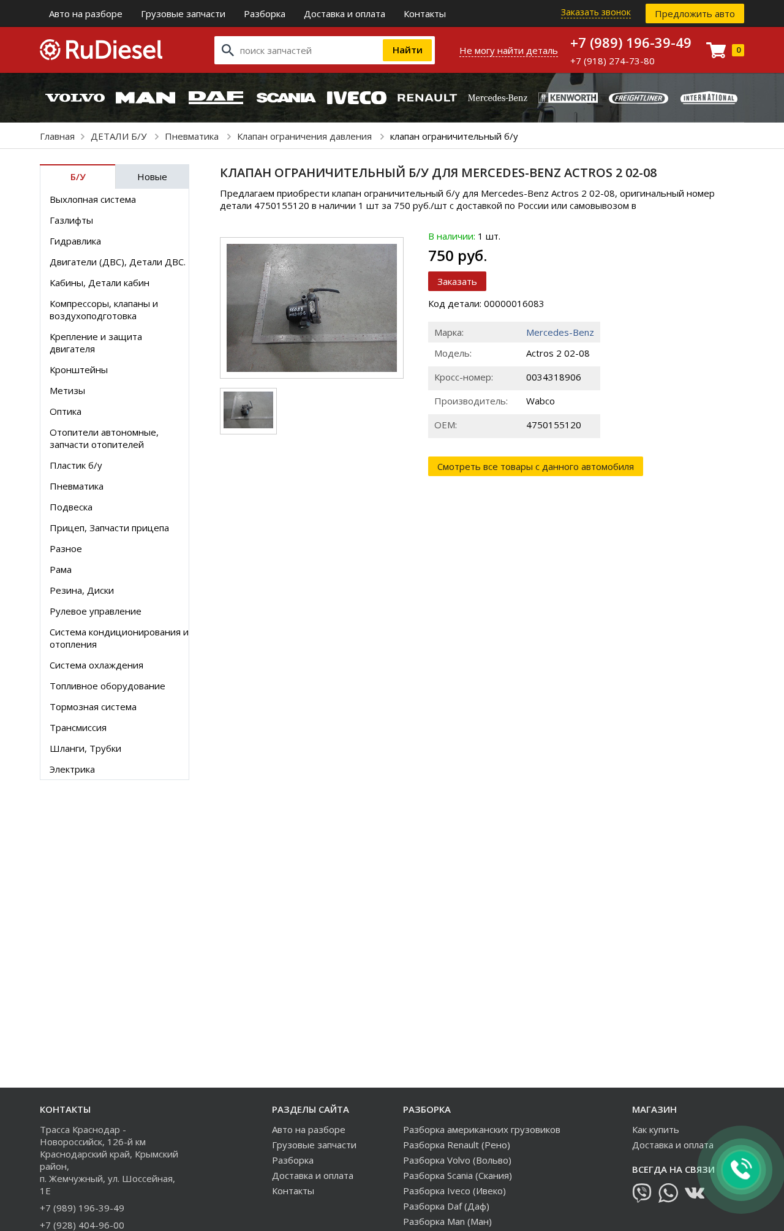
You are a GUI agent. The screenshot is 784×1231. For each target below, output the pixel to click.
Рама (61, 569)
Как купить (655, 1129)
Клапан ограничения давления (305, 136)
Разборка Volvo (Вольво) (457, 1160)
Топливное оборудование (107, 686)
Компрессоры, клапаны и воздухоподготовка (104, 309)
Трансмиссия (78, 727)
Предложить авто (695, 13)
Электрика (72, 769)
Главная (57, 136)
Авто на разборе (86, 13)
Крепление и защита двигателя (96, 342)
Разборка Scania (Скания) (457, 1175)
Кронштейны (79, 369)
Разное (66, 548)
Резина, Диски (82, 590)
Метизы (67, 390)
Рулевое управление (95, 611)
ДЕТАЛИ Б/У (120, 136)
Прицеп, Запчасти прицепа (109, 527)
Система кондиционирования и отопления (119, 638)
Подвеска (71, 507)
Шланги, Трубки (85, 748)
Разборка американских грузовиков (481, 1129)
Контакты (425, 13)
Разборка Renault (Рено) (456, 1144)
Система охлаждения (96, 665)
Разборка (264, 13)
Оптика (65, 411)
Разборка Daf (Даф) (446, 1206)
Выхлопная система (93, 199)
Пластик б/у (76, 465)
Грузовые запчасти (183, 13)
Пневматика (193, 136)
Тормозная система (93, 706)
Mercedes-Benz (560, 332)
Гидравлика (75, 241)
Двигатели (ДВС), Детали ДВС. (118, 262)
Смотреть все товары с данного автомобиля (535, 466)
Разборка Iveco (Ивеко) (454, 1190)
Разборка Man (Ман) (447, 1221)
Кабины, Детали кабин (99, 282)
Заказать (457, 281)
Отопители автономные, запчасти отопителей (104, 438)
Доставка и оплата (344, 13)
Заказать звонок (596, 12)
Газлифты (71, 220)
